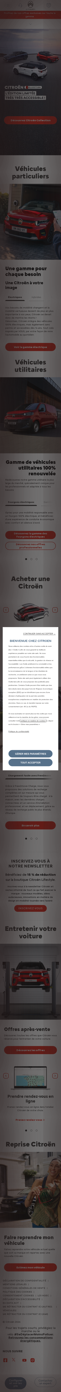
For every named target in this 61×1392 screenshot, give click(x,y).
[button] (39, 634)
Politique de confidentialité (18, 731)
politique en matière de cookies (33, 721)
